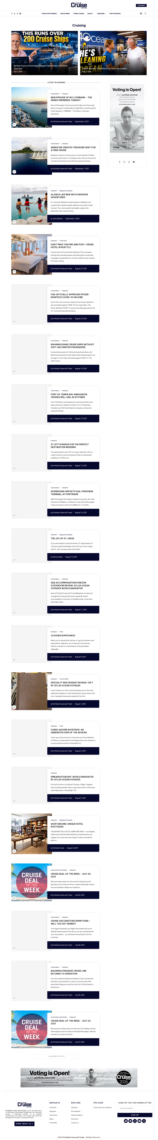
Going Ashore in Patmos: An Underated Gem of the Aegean (69, 731)
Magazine (53, 1111)
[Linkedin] (20, 14)
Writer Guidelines (76, 1115)
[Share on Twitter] (27, 107)
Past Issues (53, 1115)
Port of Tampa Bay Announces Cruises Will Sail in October (69, 396)
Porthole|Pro (115, 14)
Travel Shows (78, 14)
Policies (98, 1103)
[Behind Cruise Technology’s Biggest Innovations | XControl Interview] (44, 53)
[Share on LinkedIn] (30, 107)
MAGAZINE (100, 14)
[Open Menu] (141, 13)
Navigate (55, 1103)
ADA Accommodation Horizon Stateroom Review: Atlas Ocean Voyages (70, 585)
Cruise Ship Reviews (49, 14)
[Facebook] (11, 14)
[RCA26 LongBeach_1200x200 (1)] (79, 1069)
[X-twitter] (144, 1121)
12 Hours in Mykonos (63, 635)
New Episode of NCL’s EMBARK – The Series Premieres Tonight (71, 99)
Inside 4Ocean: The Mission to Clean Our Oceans (104, 68)
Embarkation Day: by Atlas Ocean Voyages (72, 778)
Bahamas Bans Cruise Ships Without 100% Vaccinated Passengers (72, 346)
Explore (76, 1103)
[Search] (145, 14)
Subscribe (53, 1107)
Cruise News (65, 14)
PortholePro (53, 1122)
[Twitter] (14, 14)
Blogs (90, 14)
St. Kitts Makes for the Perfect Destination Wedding (70, 446)
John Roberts (58, 219)
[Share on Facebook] (24, 107)
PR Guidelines (75, 1111)
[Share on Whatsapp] (36, 107)
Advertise (74, 1107)
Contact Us (75, 1122)
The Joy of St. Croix (62, 538)
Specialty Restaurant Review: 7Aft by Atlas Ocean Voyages (72, 684)
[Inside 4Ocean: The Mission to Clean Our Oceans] (113, 53)
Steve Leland (57, 557)
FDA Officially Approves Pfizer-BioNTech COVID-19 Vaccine (70, 296)
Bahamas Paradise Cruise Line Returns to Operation (68, 972)
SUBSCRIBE (141, 5)
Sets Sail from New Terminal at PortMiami (72, 492)
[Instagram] (17, 14)
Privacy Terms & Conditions (103, 1107)
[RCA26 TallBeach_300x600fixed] (127, 85)
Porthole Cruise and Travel (62, 121)
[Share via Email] (38, 107)
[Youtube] (139, 1121)
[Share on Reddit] (33, 107)
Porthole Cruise (58, 848)
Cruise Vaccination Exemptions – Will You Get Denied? (70, 922)
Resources (74, 1119)
